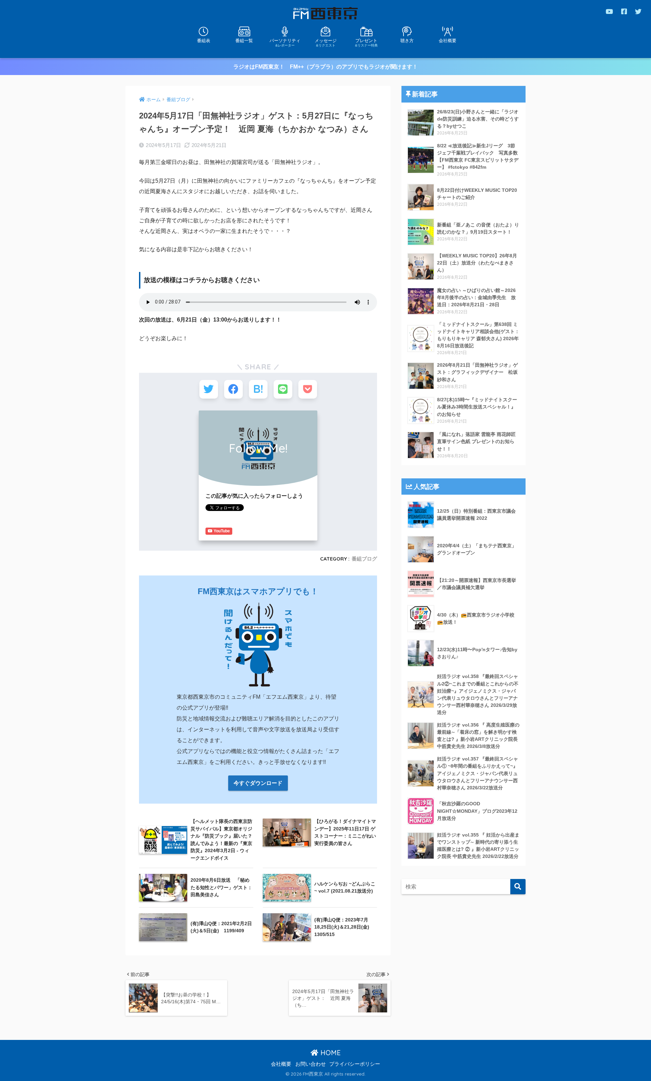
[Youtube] (609, 11)
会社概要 (447, 40)
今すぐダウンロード (258, 783)
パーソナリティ (285, 42)
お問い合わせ (310, 1064)
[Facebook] (624, 11)
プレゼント (366, 42)
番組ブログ (364, 558)
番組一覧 (244, 40)
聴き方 (407, 40)
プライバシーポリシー (354, 1064)
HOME (329, 1052)
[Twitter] (638, 11)
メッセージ (326, 42)
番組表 (203, 40)
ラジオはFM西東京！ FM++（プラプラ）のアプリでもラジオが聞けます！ (325, 67)
